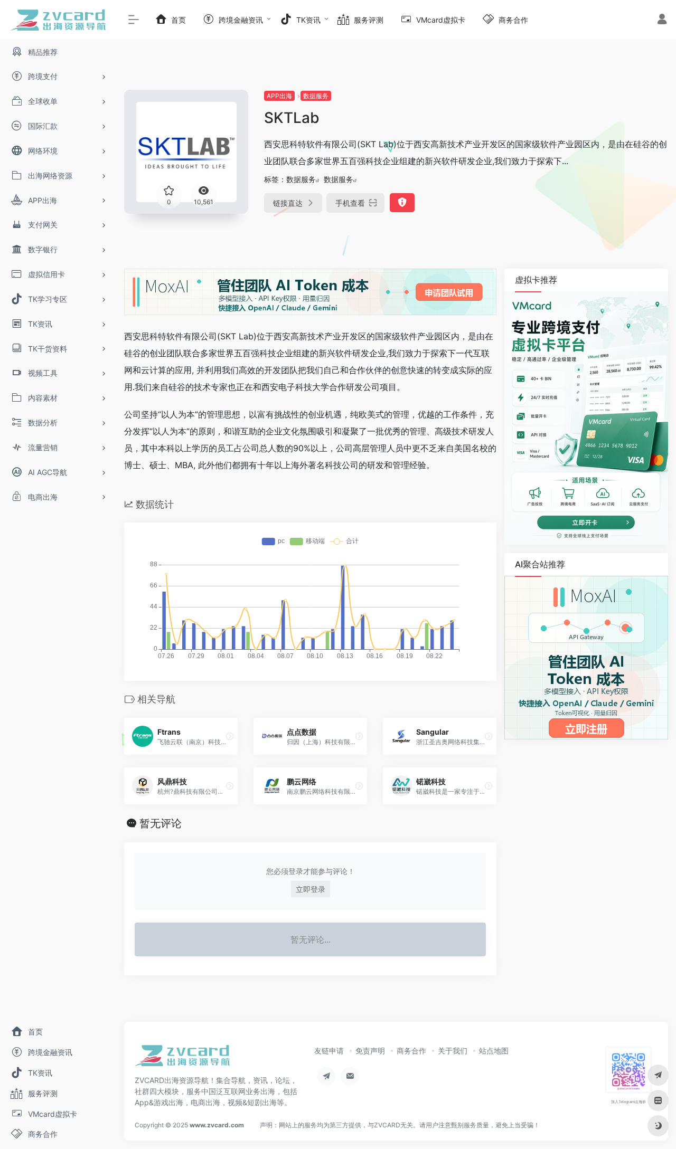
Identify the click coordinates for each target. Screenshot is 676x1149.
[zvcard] (182, 1058)
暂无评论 (160, 823)
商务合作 (411, 1050)
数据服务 (315, 96)
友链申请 (329, 1050)
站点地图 (494, 1050)
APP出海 (279, 96)
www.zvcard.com (217, 1125)
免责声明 (370, 1050)
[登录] (662, 20)
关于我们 (452, 1050)
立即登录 (310, 889)
